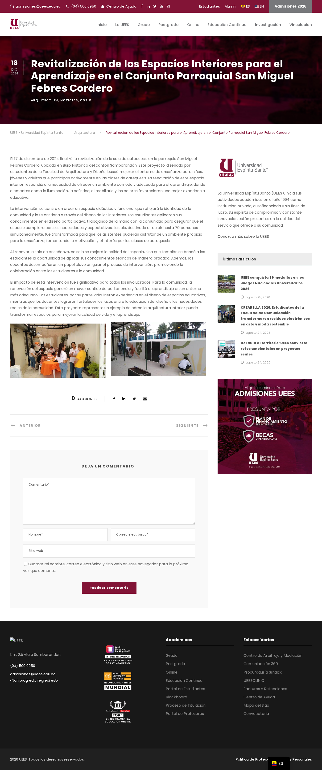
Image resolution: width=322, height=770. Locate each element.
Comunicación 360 (261, 663)
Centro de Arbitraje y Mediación (273, 655)
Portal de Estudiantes (185, 689)
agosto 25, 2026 (258, 297)
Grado (144, 24)
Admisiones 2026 (290, 6)
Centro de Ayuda (120, 6)
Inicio (102, 24)
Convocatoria (256, 713)
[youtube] (161, 6)
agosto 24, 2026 (258, 332)
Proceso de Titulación (186, 705)
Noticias (69, 100)
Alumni (230, 6)
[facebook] (142, 6)
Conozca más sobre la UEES (243, 236)
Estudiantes (209, 6)
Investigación (268, 24)
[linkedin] (148, 6)
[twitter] (155, 6)
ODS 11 (85, 100)
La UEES (122, 24)
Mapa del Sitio (256, 705)
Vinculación (300, 24)
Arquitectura (44, 100)
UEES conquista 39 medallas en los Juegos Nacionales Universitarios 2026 (272, 283)
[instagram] (168, 6)
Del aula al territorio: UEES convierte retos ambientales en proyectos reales (274, 349)
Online (193, 24)
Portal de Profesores (185, 713)
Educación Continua (227, 24)
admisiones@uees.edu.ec (32, 673)
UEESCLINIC (254, 680)
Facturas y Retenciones (265, 689)
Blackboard (176, 697)
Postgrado (168, 24)
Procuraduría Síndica (263, 672)
